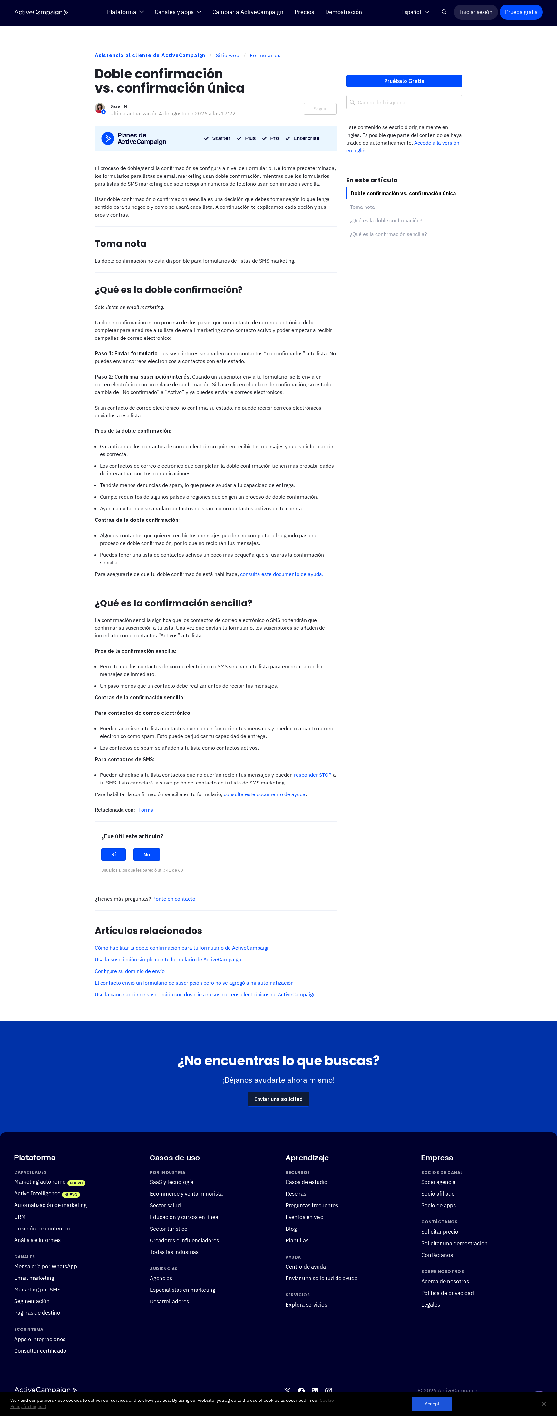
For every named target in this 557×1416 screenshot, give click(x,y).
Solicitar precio (439, 1231)
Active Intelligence (37, 1193)
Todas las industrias (174, 1252)
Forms (145, 809)
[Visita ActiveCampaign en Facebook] (301, 1391)
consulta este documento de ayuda (265, 794)
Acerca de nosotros (445, 1281)
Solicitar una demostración (454, 1243)
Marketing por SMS (37, 1289)
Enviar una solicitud (278, 1099)
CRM (20, 1216)
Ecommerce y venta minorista (186, 1194)
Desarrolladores (169, 1301)
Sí (113, 854)
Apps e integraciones (39, 1339)
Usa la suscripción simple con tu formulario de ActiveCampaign (168, 959)
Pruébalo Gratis (404, 81)
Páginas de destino (37, 1313)
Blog (291, 1228)
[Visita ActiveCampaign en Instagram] (329, 1391)
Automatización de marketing (50, 1205)
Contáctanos (437, 1255)
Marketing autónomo (40, 1182)
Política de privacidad (447, 1293)
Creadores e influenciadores (184, 1240)
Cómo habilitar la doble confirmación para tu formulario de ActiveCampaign (182, 948)
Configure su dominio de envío (130, 971)
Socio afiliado (438, 1194)
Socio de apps (438, 1205)
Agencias (161, 1278)
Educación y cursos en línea (184, 1217)
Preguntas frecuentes (312, 1205)
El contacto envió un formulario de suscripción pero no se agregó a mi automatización (194, 982)
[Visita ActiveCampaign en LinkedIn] (315, 1391)
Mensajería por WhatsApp (45, 1266)
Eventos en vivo (305, 1217)
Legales (430, 1304)
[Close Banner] (544, 1404)
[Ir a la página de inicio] (41, 12)
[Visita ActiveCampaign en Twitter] (287, 1391)
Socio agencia (438, 1182)
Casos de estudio (306, 1182)
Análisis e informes (37, 1240)
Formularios (265, 55)
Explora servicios (306, 1304)
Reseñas (296, 1194)
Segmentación (32, 1301)
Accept (432, 1404)
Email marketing (34, 1278)
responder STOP (313, 775)
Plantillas (297, 1240)
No (146, 854)
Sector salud (165, 1205)
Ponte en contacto (173, 898)
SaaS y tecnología (171, 1182)
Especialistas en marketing (182, 1290)
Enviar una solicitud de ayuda (321, 1278)
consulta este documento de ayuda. (281, 574)
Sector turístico (169, 1228)
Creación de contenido (42, 1228)
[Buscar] (444, 12)
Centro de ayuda (306, 1266)
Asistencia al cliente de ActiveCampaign (150, 55)
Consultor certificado (40, 1350)
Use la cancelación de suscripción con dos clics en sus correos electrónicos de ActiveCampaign (205, 994)
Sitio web (227, 55)
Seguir (320, 109)
